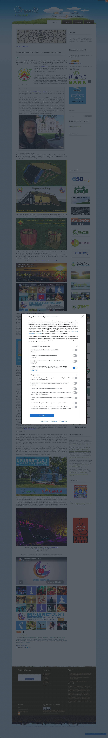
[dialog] (54, 369)
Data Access (54, 421)
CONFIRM (42, 415)
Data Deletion (44, 421)
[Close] (83, 317)
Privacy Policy (63, 421)
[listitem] (54, 346)
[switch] (75, 350)
